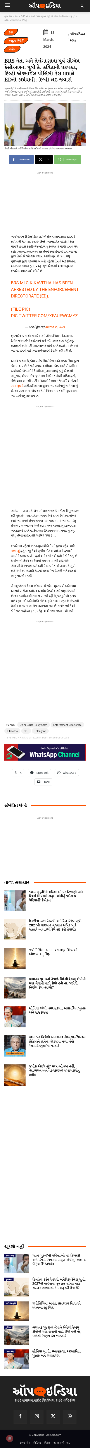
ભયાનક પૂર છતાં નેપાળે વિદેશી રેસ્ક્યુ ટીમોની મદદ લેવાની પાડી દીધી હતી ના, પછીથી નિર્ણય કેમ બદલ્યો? (57, 983)
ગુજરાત (9, 1279)
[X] (53, 1417)
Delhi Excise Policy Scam (33, 724)
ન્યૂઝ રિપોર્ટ (16, 41)
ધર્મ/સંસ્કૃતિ (11, 1303)
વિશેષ (12, 49)
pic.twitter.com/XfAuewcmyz (44, 315)
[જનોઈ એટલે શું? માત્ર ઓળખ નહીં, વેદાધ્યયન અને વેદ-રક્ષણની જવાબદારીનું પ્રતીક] (15, 1075)
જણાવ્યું (15, 551)
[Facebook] (20, 1417)
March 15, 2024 (55, 327)
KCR (26, 731)
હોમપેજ (8, 16)
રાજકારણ (10, 1255)
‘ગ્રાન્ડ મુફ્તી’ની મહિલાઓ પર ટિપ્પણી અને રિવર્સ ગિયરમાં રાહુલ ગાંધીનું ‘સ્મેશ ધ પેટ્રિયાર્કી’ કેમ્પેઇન (56, 896)
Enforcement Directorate (67, 724)
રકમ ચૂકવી (17, 386)
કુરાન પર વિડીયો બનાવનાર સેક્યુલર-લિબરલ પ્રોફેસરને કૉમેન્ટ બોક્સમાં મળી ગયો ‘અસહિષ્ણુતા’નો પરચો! (57, 1041)
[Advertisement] (45, 456)
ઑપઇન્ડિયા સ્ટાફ (77, 37)
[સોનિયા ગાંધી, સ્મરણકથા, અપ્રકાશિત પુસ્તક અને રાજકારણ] (15, 1017)
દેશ (16, 16)
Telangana (40, 731)
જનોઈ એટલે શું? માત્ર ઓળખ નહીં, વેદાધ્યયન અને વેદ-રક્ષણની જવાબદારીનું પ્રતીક (54, 1070)
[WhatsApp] (70, 1417)
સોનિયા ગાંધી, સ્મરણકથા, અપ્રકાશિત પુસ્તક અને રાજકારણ (57, 1010)
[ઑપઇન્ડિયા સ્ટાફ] (68, 37)
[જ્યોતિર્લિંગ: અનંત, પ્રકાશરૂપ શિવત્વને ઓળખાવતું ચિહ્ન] (15, 958)
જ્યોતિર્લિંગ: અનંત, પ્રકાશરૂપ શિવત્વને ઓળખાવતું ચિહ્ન (53, 952)
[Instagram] (36, 1417)
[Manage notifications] (9, 1438)
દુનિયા (8, 1327)
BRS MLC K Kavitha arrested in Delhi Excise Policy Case (38, 737)
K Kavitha (12, 731)
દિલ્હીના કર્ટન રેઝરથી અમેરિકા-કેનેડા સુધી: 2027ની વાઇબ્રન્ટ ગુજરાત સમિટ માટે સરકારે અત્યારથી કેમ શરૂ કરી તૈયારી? (55, 925)
